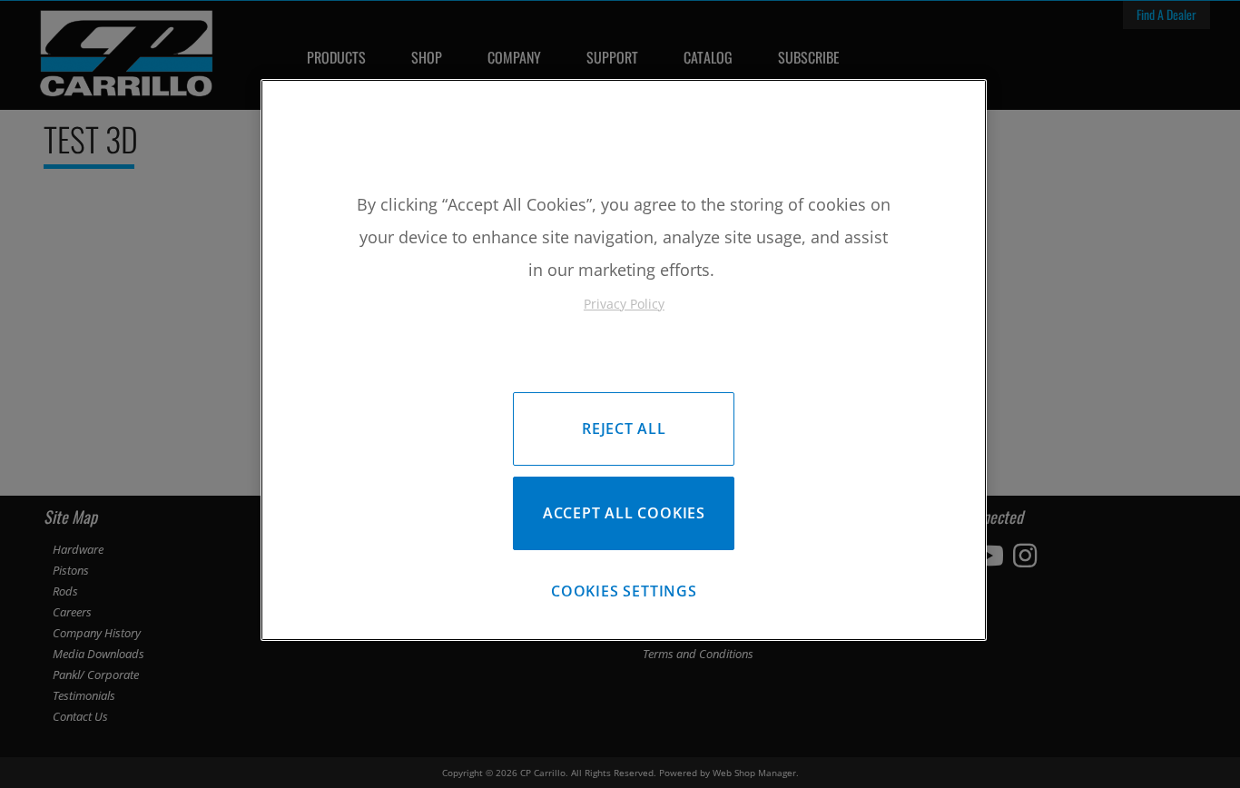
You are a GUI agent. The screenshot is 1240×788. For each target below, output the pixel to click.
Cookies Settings (624, 591)
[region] (624, 360)
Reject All (624, 428)
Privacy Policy (624, 303)
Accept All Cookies (624, 513)
